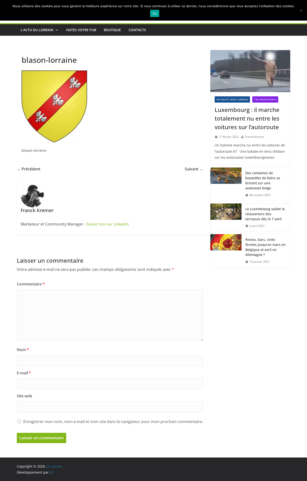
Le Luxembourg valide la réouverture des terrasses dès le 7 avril (265, 214)
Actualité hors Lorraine (232, 99)
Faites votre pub (81, 30)
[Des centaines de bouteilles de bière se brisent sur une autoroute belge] (226, 184)
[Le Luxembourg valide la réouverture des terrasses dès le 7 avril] (226, 217)
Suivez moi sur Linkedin (107, 224)
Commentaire (31, 284)
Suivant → (194, 169)
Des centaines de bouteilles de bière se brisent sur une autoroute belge (262, 180)
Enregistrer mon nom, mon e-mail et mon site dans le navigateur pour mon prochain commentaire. (113, 421)
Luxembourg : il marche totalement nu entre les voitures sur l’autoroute (247, 118)
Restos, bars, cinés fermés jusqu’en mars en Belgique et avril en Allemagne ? (265, 247)
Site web (24, 396)
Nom (23, 349)
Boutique (112, 30)
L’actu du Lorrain (37, 30)
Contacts (137, 30)
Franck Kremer (254, 137)
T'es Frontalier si (265, 99)
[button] (56, 30)
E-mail (24, 373)
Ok (155, 13)
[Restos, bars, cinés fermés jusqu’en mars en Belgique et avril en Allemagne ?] (226, 250)
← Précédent (28, 169)
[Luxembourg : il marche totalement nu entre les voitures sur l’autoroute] (250, 71)
